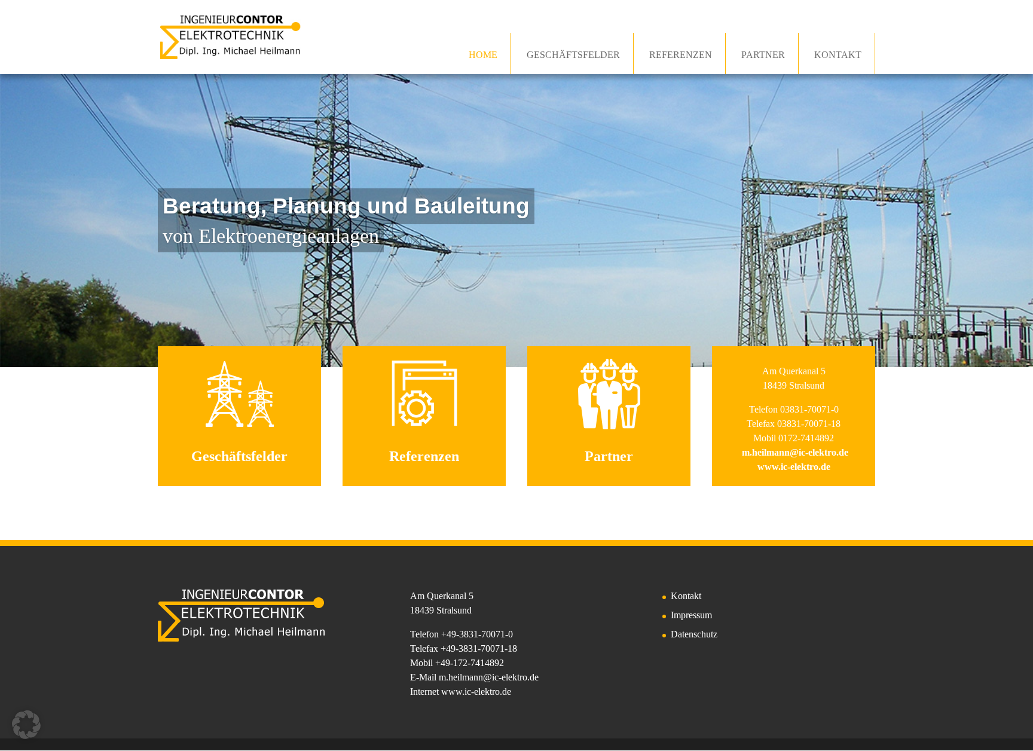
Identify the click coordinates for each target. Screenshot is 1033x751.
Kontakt (686, 596)
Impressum (691, 615)
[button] (26, 724)
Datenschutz (694, 634)
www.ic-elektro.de (476, 691)
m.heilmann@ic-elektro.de (489, 677)
